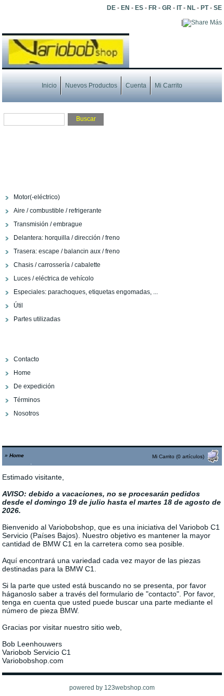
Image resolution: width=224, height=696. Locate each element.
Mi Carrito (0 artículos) (178, 456)
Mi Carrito (168, 85)
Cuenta (136, 85)
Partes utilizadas (37, 319)
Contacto (26, 359)
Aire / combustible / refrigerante (58, 210)
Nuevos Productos (91, 85)
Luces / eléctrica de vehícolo (54, 278)
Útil (18, 305)
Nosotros (26, 413)
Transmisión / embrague (48, 224)
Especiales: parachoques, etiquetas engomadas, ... (86, 292)
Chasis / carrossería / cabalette (57, 264)
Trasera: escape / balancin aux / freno (67, 251)
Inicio (49, 85)
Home (22, 372)
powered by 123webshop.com (112, 687)
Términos (27, 400)
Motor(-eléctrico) (37, 197)
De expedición (34, 386)
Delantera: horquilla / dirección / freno (67, 237)
